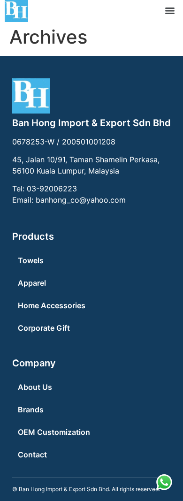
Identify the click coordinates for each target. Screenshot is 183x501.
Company (34, 363)
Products (33, 236)
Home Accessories (51, 305)
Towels (31, 260)
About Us (35, 387)
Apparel (32, 283)
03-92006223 (52, 188)
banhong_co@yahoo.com (81, 200)
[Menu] (169, 11)
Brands (31, 409)
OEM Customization (54, 432)
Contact (32, 454)
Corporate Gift (44, 328)
